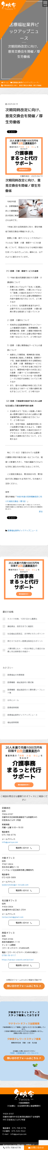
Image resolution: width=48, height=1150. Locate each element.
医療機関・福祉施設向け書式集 (20, 682)
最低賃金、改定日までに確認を (20, 626)
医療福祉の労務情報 (15, 675)
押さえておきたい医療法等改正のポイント (25, 641)
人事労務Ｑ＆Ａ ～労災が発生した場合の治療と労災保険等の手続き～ (26, 650)
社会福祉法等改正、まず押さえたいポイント (26, 633)
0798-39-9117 (9, 955)
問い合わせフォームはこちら (22, 986)
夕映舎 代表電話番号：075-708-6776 (24, 1053)
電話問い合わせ (22, 848)
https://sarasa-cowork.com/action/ (18, 959)
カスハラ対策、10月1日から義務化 (22, 619)
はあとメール (13, 700)
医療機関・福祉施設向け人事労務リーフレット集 (26, 691)
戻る (41, 511)
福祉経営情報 (13, 722)
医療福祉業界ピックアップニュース (22, 530)
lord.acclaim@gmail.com (12, 917)
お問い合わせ (37, 1147)
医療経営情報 (13, 707)
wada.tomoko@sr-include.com (15, 885)
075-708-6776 (13, 1147)
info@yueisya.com (10, 842)
